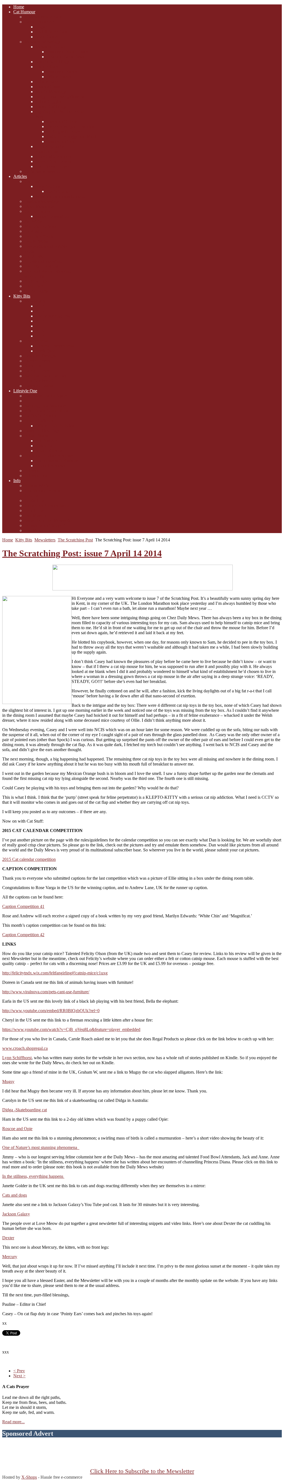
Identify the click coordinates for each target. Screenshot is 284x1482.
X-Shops (29, 1477)
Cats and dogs (14, 1195)
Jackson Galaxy (16, 1214)
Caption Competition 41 (23, 906)
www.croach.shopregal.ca (25, 1048)
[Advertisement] (142, 1455)
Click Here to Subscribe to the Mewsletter (142, 1471)
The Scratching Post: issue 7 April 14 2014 (82, 553)
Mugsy (8, 1081)
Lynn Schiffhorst (17, 1057)
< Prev (19, 1370)
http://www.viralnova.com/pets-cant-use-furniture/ (45, 991)
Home (7, 539)
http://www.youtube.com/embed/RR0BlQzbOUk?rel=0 (51, 1010)
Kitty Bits (23, 539)
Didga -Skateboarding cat (24, 1109)
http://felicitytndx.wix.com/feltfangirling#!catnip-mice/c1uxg (55, 973)
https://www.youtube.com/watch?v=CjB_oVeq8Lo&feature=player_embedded (71, 1029)
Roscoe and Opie (17, 1128)
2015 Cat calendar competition (29, 859)
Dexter (8, 1237)
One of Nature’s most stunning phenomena (40, 1147)
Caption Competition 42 (23, 934)
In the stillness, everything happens (33, 1176)
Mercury (9, 1256)
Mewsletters (44, 539)
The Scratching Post (75, 539)
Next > (19, 1375)
